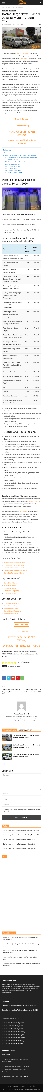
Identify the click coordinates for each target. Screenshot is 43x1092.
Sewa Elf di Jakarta (10, 583)
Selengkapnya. (6, 992)
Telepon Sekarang (21, 126)
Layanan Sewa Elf (13, 168)
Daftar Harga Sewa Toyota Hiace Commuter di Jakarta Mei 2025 (22, 159)
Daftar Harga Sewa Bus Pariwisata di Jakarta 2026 (19, 844)
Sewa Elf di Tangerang (11, 591)
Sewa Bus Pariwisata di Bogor (14, 565)
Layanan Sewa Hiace (14, 170)
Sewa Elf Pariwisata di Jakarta (13, 1026)
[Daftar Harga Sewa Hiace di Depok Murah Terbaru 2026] (7, 756)
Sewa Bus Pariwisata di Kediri (13, 1044)
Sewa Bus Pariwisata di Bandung (14, 1032)
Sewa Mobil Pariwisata (14, 666)
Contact (15, 1086)
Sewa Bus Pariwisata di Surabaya (14, 1038)
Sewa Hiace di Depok (11, 608)
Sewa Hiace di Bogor (11, 606)
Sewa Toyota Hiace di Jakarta (13, 1029)
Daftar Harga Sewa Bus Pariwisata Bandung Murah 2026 (21, 835)
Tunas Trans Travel (10, 24)
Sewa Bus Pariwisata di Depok (14, 568)
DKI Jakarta (23, 511)
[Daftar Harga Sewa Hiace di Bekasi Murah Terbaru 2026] (7, 747)
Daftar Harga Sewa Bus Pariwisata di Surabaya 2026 (19, 848)
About (9, 1086)
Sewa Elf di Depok (10, 588)
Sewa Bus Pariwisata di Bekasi (14, 573)
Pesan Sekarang (21, 119)
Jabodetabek (19, 7)
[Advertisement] (17, 895)
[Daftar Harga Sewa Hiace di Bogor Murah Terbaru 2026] (7, 737)
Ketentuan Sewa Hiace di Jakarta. (18, 162)
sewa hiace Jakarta (33, 501)
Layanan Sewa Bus (14, 166)
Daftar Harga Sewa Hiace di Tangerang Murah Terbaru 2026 (11, 692)
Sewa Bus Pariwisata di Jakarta (14, 562)
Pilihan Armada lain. (14, 164)
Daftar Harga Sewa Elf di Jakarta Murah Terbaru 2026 (32, 691)
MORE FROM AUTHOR (25, 730)
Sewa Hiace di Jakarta (11, 603)
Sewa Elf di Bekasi (10, 593)
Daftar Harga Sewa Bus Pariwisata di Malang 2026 (19, 839)
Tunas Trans (23, 58)
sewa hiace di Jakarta (22, 53)
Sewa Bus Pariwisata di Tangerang (15, 570)
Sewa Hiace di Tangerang (12, 611)
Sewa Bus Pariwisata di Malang (14, 1041)
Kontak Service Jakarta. (15, 172)
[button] (40, 2)
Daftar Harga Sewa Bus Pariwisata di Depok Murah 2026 (21, 830)
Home (4, 7)
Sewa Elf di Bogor (10, 585)
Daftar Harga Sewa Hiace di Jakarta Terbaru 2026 (20, 155)
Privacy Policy (31, 1086)
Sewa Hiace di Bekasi (11, 613)
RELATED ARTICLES (9, 730)
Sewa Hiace (10, 7)
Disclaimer (23, 1086)
